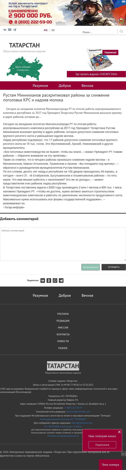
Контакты (63, 334)
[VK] (4, 30)
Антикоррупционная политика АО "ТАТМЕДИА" (63, 419)
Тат (53, 30)
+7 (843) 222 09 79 (73, 407)
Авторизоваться (90, 267)
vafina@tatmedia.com (81, 422)
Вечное (87, 85)
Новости (63, 341)
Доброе (65, 85)
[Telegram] (14, 30)
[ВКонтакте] (43, 280)
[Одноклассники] (50, 280)
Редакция (63, 320)
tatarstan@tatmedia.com (78, 411)
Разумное (40, 85)
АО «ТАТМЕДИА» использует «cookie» (63, 426)
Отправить (114, 267)
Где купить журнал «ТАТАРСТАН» (96, 74)
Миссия (63, 327)
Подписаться (102, 444)
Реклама (63, 314)
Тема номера (110, 465)
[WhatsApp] (56, 280)
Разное (63, 348)
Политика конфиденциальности (63, 435)
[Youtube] (9, 30)
